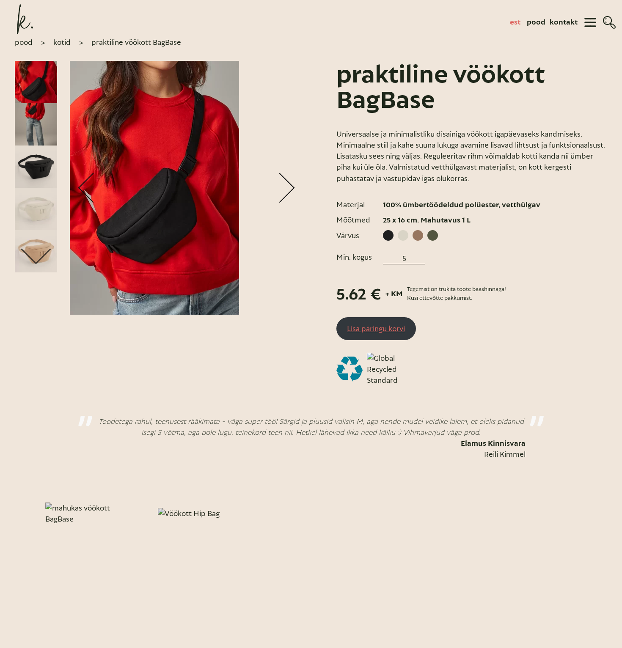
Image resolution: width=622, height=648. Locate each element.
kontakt (564, 22)
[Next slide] (598, 513)
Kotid (62, 42)
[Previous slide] (24, 513)
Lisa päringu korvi (376, 328)
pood (536, 22)
